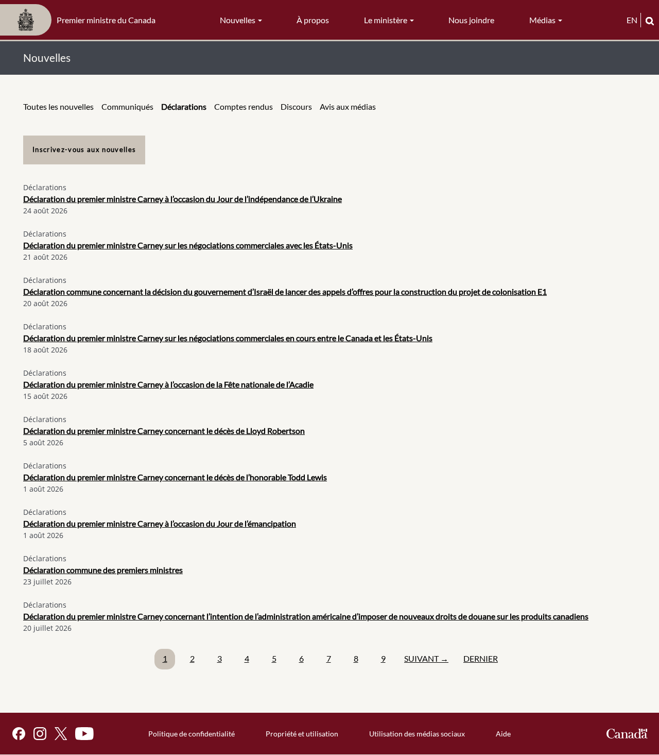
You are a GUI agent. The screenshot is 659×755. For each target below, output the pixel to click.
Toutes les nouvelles (58, 106)
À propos (313, 20)
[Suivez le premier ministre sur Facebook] (18, 733)
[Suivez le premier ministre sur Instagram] (39, 733)
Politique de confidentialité (191, 733)
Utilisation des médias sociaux (417, 733)
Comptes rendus (243, 106)
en (632, 20)
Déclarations (183, 106)
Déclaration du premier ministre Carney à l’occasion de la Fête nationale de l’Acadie (168, 384)
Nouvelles (238, 20)
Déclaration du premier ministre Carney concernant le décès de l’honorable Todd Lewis (175, 477)
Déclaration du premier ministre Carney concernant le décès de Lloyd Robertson (164, 430)
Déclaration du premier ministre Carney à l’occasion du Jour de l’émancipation (159, 523)
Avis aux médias (348, 106)
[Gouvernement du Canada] (627, 734)
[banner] (81, 20)
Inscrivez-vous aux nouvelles (84, 149)
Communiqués (127, 106)
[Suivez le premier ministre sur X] (61, 733)
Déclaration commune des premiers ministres (103, 570)
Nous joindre (471, 20)
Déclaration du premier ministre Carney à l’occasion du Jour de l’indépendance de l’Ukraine (182, 199)
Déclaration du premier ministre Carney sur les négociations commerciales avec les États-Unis (188, 245)
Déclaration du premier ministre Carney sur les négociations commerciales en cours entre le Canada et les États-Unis (227, 338)
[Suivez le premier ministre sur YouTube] (84, 733)
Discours (296, 106)
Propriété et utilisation (302, 733)
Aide (503, 733)
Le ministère (386, 20)
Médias (543, 20)
